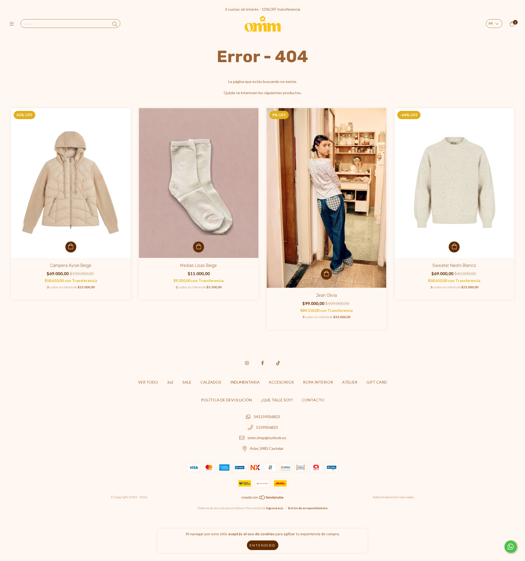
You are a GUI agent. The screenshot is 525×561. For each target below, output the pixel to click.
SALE (186, 382)
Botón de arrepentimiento (308, 508)
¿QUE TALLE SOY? (277, 400)
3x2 (170, 382)
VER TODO (148, 382)
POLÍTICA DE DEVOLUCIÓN (226, 400)
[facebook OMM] (262, 363)
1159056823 (267, 427)
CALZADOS (210, 382)
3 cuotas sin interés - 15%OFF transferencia (262, 9)
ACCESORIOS (281, 382)
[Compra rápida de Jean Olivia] (326, 274)
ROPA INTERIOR (318, 382)
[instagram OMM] (247, 363)
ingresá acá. (275, 508)
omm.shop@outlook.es (266, 438)
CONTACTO (313, 400)
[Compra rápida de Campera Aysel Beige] (70, 246)
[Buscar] (115, 24)
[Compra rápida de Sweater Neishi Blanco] (454, 246)
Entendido (263, 545)
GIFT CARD (376, 382)
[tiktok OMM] (278, 363)
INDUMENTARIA (245, 382)
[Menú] (13, 24)
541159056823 (267, 416)
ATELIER (349, 382)
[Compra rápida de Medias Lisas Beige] (198, 246)
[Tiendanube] (263, 498)
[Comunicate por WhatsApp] (510, 546)
